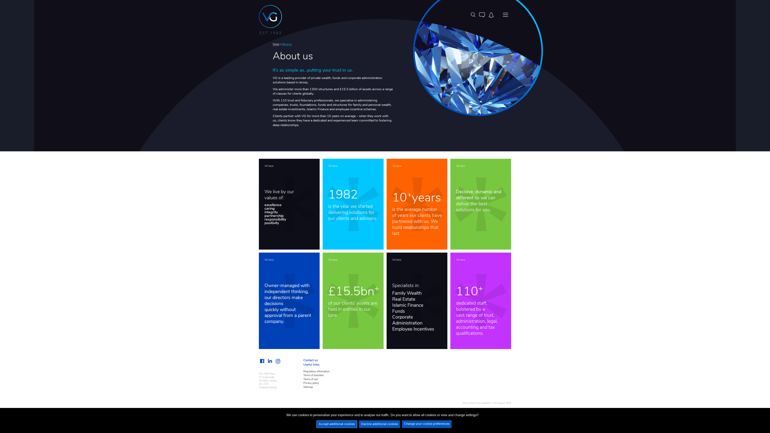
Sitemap (308, 387)
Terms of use (310, 379)
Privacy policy (311, 383)
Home (276, 44)
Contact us (310, 360)
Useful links (311, 364)
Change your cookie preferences (427, 424)
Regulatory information (316, 371)
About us (287, 44)
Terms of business (313, 375)
